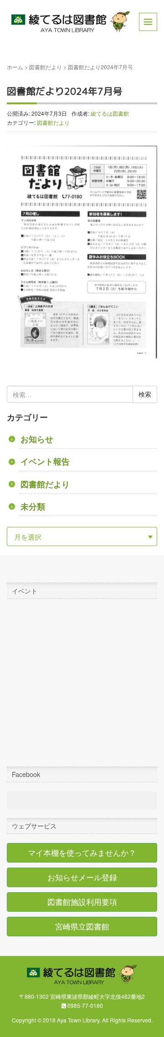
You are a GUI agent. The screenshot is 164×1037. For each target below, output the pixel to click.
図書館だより (45, 67)
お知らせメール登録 (82, 877)
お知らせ (36, 438)
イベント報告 (45, 461)
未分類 (32, 506)
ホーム (15, 67)
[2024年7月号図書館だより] (82, 251)
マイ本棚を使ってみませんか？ (82, 852)
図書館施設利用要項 (82, 901)
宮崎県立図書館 (82, 926)
